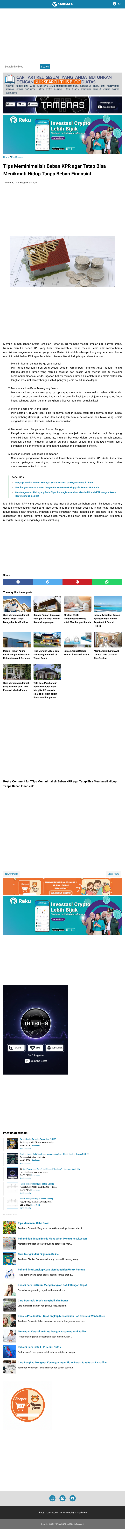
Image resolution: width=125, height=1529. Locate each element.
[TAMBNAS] (62, 4)
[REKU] (62, 153)
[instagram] (52, 1498)
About (41, 1512)
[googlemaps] (62, 1498)
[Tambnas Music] (62, 112)
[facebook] (18, 582)
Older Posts (113, 874)
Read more (36, 1145)
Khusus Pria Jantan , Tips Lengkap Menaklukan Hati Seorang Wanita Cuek (61, 1316)
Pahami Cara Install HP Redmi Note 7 (39, 1347)
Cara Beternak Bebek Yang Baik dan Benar (43, 1300)
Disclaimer (82, 1512)
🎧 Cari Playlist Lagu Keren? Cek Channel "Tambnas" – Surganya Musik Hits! (50, 1168)
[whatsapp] (107, 582)
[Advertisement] (62, 36)
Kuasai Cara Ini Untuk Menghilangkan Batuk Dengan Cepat (52, 1285)
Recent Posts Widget (10, 1214)
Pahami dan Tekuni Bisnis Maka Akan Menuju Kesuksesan (52, 1238)
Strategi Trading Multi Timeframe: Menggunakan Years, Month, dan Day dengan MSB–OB (54, 1154)
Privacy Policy (67, 1512)
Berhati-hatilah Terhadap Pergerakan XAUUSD (38, 1139)
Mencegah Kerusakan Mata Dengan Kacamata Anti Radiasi (52, 1331)
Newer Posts (11, 874)
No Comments (25, 1148)
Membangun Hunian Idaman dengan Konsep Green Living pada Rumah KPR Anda (57, 487)
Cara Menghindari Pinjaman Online (38, 1254)
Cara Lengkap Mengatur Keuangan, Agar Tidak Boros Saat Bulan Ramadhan (62, 1362)
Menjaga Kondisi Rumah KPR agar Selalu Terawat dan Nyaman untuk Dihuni (54, 482)
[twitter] (47, 582)
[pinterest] (77, 582)
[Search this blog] (120, 4)
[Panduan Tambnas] (62, 94)
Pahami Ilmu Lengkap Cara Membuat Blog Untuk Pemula (51, 1269)
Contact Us (52, 1512)
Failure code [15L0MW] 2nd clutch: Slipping (37, 1183)
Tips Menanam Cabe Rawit (33, 1223)
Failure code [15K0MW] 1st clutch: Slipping (36, 1198)
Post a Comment (28, 182)
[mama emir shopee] (62, 893)
